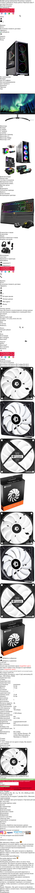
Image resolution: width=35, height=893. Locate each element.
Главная (2, 359)
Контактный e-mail (6, 317)
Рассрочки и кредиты (24, 1)
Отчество (3, 324)
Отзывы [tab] (2, 679)
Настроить (10, 856)
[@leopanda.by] (13, 14)
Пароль (2, 315)
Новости (3, 828)
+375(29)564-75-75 (7, 9)
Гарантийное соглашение (8, 820)
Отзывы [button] (2, 738)
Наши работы (18, 2)
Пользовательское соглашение (9, 830)
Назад (2, 892)
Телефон (2, 318)
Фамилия (3, 320)
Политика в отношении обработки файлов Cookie (16, 827)
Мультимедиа (4, 813)
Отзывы (2, 823)
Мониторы (3, 808)
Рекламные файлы (6, 870)
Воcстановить (4, 347)
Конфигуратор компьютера (8, 1)
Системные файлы (6, 860)
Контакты (9, 4)
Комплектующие (5, 810)
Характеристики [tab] (5, 677)
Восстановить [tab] (4, 337)
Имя (1, 322)
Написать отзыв (5, 745)
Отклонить (3, 856)
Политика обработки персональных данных (14, 825)
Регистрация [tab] (4, 336)
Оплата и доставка (6, 816)
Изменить (3, 325)
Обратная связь (27, 2)
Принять (16, 856)
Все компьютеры (5, 806)
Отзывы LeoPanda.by (6, 2)
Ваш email (3, 339)
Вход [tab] (1, 334)
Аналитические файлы (7, 878)
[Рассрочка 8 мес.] (28, 834)
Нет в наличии (4, 664)
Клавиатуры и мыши (6, 811)
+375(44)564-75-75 (7, 11)
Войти (2, 343)
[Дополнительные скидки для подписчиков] (1, 834)
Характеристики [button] (5, 681)
